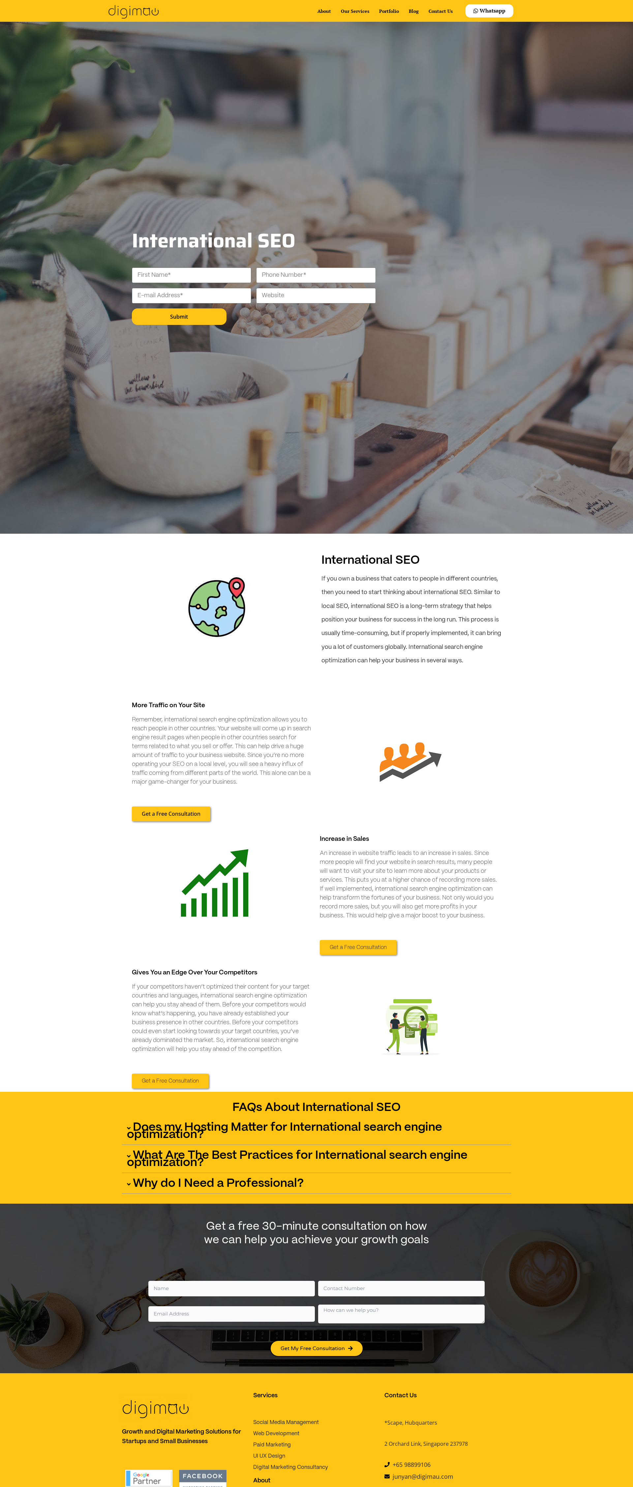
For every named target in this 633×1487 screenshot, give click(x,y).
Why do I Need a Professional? (218, 1183)
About (324, 11)
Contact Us (441, 11)
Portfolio (389, 11)
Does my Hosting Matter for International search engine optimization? (284, 1131)
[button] (316, 1132)
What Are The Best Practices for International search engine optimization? (297, 1159)
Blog (414, 11)
